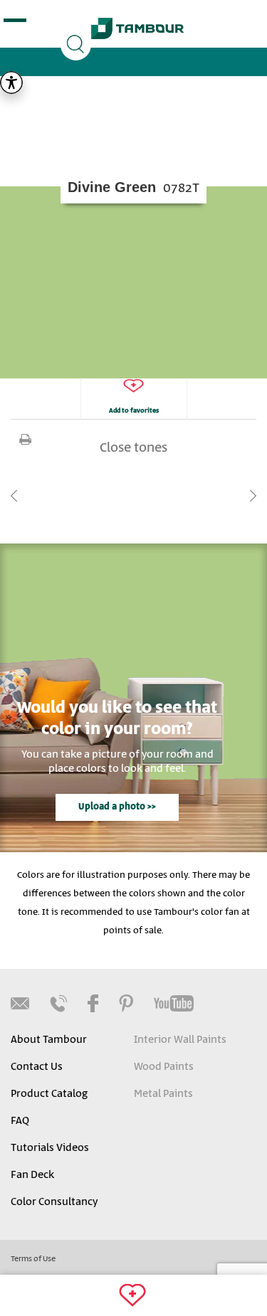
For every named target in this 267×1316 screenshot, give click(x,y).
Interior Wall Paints (180, 1040)
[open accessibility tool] (11, 82)
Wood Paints (164, 1067)
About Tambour (49, 1040)
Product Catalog (49, 1094)
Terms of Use (33, 1259)
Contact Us (37, 1067)
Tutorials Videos (50, 1148)
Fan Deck (32, 1175)
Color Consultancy (54, 1202)
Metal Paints (163, 1094)
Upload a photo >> (117, 807)
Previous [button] (14, 496)
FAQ (20, 1121)
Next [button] (252, 496)
